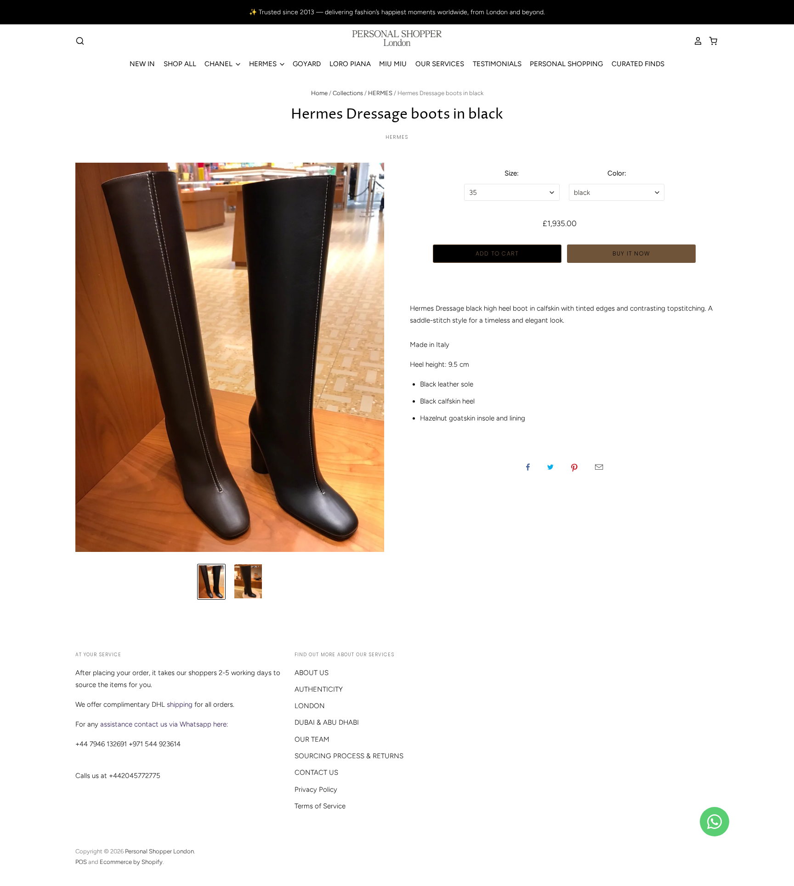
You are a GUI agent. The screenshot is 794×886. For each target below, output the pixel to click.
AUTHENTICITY (319, 689)
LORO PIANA (350, 64)
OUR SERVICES (439, 64)
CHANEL (219, 64)
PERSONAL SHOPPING (566, 64)
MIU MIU (393, 64)
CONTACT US (316, 772)
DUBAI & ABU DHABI (327, 722)
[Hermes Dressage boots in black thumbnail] (211, 581)
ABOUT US (312, 673)
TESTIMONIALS (497, 64)
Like (528, 467)
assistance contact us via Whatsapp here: (164, 724)
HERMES (263, 64)
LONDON (310, 706)
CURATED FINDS (638, 64)
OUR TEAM (312, 739)
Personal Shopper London (159, 851)
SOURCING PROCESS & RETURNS (349, 756)
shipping (180, 704)
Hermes (397, 137)
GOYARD (307, 64)
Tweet (550, 467)
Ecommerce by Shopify (131, 861)
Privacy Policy (316, 789)
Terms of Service (320, 806)
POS (81, 861)
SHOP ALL (180, 64)
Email (599, 467)
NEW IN (142, 64)
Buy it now (631, 253)
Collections (348, 93)
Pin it (574, 467)
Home (319, 93)
